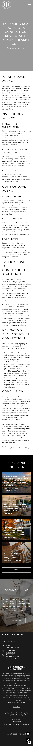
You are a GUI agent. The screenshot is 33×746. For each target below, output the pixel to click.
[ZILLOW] (26, 714)
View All (16, 570)
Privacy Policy (25, 734)
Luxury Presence (22, 724)
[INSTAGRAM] (12, 714)
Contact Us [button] (16, 620)
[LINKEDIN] (16, 714)
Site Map (16, 707)
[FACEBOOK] (7, 714)
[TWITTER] (21, 714)
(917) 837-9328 (10, 653)
